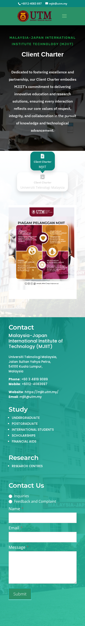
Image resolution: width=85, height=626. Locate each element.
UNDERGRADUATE (26, 417)
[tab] (42, 161)
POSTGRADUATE (25, 423)
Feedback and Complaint (34, 501)
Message (19, 547)
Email (16, 528)
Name (16, 508)
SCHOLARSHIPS (23, 435)
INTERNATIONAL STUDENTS (33, 429)
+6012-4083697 (34, 384)
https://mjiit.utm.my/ (41, 392)
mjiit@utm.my (30, 396)
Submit (20, 594)
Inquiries (21, 496)
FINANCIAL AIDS (24, 441)
